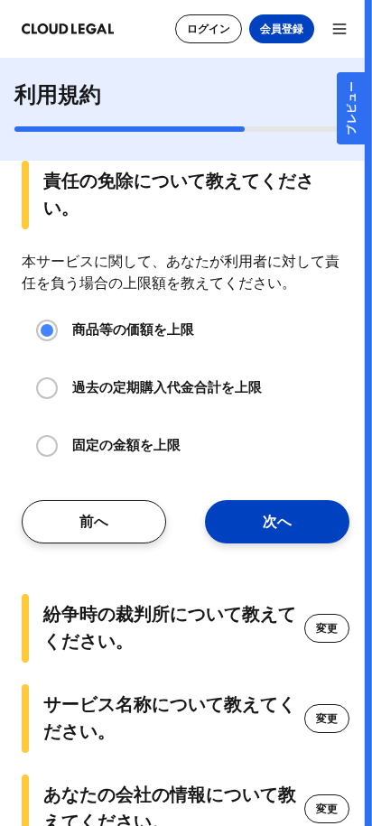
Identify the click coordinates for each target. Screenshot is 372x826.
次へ (277, 522)
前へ (93, 522)
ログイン (208, 28)
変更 (327, 628)
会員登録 (281, 28)
